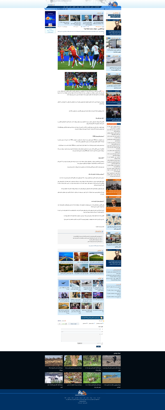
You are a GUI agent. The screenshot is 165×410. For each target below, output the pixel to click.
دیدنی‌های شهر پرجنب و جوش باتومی (66, 262)
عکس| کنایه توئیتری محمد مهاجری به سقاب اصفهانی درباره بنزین (113, 162)
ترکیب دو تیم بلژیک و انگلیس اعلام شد (95, 239)
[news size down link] (85, 26)
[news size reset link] (87, 26)
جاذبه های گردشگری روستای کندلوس (66, 273)
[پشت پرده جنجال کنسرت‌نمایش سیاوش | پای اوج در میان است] (75, 18)
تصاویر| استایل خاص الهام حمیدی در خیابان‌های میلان (87, 300)
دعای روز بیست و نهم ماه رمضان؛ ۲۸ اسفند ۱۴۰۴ (114, 291)
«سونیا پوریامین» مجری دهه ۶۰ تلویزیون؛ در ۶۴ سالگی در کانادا (113, 127)
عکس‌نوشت (117, 180)
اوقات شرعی (57, 0)
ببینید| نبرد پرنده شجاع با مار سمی (74, 385)
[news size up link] (88, 26)
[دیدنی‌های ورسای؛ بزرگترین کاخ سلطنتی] (96, 268)
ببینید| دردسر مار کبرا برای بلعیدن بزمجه (73, 368)
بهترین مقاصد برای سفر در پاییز (83, 262)
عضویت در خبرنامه (73, 324)
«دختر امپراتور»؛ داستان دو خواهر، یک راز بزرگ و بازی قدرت (76, 312)
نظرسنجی (53, 0)
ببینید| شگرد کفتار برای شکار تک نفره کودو (55, 386)
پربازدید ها (115, 124)
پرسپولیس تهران (111, 15)
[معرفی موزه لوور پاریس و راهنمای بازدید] (81, 268)
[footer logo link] (81, 393)
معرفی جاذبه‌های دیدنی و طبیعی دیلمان (96, 262)
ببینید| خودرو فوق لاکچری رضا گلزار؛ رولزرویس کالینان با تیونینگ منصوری (98, 289)
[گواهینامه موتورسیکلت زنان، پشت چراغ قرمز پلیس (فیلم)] (98, 18)
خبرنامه (73, 398)
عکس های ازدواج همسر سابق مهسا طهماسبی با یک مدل (64, 300)
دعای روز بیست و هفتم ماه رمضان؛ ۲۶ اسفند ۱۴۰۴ (114, 297)
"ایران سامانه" (80, 403)
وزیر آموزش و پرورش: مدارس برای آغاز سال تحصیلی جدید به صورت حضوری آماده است (113, 170)
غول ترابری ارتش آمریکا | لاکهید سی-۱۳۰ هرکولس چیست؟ (87, 289)
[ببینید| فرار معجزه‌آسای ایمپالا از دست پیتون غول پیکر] (92, 377)
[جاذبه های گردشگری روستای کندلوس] (66, 268)
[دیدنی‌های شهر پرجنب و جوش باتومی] (66, 256)
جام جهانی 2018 (98, 26)
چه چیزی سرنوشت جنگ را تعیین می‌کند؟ (64, 23)
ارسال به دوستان (91, 323)
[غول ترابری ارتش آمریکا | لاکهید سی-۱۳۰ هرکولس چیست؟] (86, 283)
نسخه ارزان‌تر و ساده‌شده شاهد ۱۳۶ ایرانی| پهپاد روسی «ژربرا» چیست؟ (63, 312)
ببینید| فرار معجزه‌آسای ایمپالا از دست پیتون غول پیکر (93, 386)
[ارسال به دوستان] (82, 26)
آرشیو (62, 0)
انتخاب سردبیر (116, 20)
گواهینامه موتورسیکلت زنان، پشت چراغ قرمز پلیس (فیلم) (98, 23)
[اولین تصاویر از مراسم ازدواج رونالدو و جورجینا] (86, 305)
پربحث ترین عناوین (110, 124)
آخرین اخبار (118, 124)
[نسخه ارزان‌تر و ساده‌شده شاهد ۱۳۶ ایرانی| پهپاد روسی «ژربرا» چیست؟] (63, 305)
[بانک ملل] (50, 18)
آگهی (51, 0)
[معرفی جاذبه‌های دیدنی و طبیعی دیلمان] (96, 256)
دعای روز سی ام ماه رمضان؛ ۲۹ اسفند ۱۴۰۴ (114, 287)
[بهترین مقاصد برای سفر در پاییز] (81, 256)
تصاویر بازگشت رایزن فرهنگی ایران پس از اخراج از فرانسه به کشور (113, 119)
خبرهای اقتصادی (50, 32)
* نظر (102, 334)
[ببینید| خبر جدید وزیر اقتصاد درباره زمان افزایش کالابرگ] (113, 202)
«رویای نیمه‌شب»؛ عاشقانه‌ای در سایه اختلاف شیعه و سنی (76, 300)
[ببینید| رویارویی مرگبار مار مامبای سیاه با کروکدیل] (111, 377)
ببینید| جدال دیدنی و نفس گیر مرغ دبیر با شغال (112, 369)
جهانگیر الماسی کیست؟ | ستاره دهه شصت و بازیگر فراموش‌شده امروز (87, 23)
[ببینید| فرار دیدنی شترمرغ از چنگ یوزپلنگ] (54, 360)
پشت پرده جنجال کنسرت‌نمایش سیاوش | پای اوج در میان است (75, 23)
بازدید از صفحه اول (99, 323)
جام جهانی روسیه (91, 245)
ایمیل (102, 331)
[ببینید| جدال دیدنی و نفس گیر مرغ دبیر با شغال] (111, 360)
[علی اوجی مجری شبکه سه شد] (98, 295)
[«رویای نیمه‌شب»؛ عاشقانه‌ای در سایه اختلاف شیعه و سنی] (75, 295)
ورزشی (103, 26)
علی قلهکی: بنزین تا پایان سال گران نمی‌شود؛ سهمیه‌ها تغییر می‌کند (113, 279)
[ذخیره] (84, 26)
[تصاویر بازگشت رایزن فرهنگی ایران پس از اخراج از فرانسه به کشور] (113, 113)
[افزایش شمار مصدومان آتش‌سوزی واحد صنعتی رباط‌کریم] (113, 238)
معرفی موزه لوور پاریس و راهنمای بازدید (81, 273)
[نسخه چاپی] (81, 26)
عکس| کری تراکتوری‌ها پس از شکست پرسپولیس (114, 102)
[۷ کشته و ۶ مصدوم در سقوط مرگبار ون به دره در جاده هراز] (113, 79)
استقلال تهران (117, 15)
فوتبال (112, 17)
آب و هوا (60, 0)
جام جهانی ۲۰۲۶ (117, 17)
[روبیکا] (92, 317)
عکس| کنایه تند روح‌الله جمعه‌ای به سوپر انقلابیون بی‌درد (113, 166)
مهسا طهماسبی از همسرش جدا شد (98, 311)
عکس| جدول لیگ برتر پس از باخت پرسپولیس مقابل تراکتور (113, 154)
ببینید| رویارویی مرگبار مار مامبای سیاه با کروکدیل (112, 386)
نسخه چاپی (84, 323)
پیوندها (65, 0)
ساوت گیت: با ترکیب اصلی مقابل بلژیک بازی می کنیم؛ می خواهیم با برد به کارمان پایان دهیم (87, 238)
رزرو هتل (50, 29)
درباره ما (67, 0)
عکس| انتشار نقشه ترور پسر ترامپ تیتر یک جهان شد (113, 137)
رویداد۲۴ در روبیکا (50, 30)
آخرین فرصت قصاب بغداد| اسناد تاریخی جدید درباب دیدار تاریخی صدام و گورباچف (113, 192)
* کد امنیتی (102, 343)
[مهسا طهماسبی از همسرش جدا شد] (98, 305)
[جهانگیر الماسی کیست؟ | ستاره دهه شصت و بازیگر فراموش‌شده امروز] (86, 18)
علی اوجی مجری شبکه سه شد (98, 299)
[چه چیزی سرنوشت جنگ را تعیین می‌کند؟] (64, 18)
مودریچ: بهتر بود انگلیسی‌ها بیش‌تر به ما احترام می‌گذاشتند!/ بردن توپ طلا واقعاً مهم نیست (87, 236)
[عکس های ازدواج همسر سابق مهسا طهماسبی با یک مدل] (63, 295)
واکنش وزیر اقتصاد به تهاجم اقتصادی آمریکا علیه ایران (113, 140)
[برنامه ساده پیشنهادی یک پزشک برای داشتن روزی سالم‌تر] (113, 220)
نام (102, 329)
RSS (65, 398)
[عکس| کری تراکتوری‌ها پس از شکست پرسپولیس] (113, 96)
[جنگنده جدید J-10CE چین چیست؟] (63, 283)
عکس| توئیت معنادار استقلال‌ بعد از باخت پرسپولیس (113, 151)
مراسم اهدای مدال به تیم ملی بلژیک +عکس (94, 241)
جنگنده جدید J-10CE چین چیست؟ (64, 288)
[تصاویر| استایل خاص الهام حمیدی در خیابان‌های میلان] (86, 295)
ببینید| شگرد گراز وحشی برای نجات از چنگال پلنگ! (93, 369)
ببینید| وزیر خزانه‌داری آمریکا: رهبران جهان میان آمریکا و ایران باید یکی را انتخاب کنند (113, 147)
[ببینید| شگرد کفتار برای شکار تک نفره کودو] (54, 377)
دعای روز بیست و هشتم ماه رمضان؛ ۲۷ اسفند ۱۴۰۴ (114, 294)
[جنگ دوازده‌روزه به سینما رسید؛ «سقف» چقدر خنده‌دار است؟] (75, 283)
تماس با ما (69, 0)
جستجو (87, 398)
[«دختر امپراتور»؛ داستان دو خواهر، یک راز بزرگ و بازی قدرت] (75, 305)
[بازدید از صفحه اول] (102, 323)
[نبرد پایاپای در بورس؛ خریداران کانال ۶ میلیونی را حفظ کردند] (113, 43)
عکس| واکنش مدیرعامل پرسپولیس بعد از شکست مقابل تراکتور (113, 133)
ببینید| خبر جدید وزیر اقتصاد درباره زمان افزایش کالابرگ (113, 130)
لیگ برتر (117, 91)
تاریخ (117, 250)
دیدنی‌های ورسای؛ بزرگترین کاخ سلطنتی (96, 273)
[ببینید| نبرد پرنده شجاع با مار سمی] (73, 377)
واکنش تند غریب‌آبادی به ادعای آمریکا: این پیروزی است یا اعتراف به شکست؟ (113, 276)
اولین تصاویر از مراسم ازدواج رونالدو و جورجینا (87, 311)
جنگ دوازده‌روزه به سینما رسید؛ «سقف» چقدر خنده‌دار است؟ (76, 289)
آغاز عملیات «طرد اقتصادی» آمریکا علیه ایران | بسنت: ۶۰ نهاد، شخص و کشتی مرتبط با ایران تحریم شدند (113, 175)
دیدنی (119, 106)
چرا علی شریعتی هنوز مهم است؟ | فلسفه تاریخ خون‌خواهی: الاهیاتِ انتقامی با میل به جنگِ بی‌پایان (115, 32)
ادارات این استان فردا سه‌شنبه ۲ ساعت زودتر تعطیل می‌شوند (113, 143)
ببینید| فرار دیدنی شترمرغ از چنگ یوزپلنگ (56, 369)
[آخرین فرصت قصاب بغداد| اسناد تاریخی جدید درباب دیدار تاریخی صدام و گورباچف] (113, 185)
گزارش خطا (100, 320)
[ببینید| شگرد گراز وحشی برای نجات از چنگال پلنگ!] (92, 360)
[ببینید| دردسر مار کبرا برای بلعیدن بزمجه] (73, 360)
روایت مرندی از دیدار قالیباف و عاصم (113, 160)
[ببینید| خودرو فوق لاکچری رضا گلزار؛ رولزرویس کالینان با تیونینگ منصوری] (98, 283)
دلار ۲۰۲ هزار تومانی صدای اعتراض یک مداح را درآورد (113, 272)
